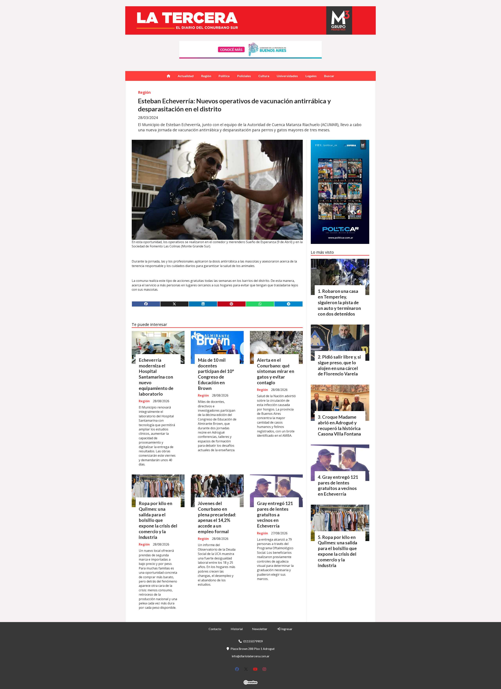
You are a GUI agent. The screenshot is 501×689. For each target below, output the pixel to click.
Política (224, 76)
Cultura (263, 76)
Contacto (215, 629)
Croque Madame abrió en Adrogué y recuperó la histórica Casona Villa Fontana (339, 425)
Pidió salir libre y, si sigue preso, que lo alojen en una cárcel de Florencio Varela (339, 365)
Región (206, 76)
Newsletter (259, 629)
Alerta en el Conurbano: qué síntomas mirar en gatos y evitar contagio (275, 371)
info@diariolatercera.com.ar (250, 656)
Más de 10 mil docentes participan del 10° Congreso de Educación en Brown (216, 374)
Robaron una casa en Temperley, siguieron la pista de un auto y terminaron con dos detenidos (339, 302)
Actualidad (186, 76)
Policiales (244, 76)
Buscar (329, 76)
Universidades (287, 76)
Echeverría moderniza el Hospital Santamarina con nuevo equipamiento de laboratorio (156, 377)
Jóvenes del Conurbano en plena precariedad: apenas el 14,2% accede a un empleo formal (217, 517)
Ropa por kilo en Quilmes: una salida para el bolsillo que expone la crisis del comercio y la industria (158, 520)
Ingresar (286, 629)
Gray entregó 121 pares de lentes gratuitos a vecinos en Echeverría (275, 514)
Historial (237, 629)
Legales (311, 76)
